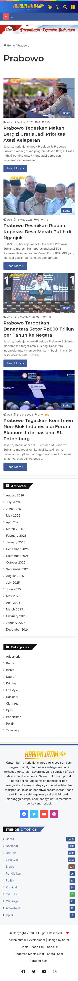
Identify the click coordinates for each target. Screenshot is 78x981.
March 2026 (14, 529)
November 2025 (17, 555)
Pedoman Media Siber (29, 953)
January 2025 (15, 623)
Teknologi (12, 730)
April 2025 (13, 602)
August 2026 (15, 495)
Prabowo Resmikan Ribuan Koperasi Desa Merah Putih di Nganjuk (37, 231)
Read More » (15, 168)
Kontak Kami (55, 953)
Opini (9, 710)
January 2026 (16, 542)
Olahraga (12, 703)
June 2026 (13, 509)
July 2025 (13, 582)
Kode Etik (38, 947)
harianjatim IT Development (27, 940)
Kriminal (11, 683)
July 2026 (13, 502)
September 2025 (17, 569)
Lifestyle (12, 690)
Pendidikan (13, 717)
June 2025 (13, 589)
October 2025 (15, 562)
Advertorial (13, 656)
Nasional (12, 696)
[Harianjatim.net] (23, 7)
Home (10, 45)
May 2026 (13, 515)
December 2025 (17, 549)
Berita (10, 663)
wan (9, 122)
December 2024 (17, 629)
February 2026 (16, 535)
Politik (10, 723)
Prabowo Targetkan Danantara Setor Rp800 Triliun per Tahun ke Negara (38, 329)
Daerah (11, 676)
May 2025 (13, 596)
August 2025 (15, 576)
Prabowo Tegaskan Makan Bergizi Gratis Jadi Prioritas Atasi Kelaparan (34, 134)
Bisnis (10, 670)
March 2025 (14, 609)
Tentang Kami (39, 960)
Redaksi (52, 947)
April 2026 (13, 522)
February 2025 (16, 616)
